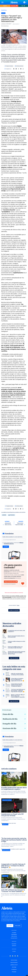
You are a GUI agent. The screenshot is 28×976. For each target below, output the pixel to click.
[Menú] (5, 2)
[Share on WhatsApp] (23, 68)
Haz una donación (14, 962)
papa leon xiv (5, 824)
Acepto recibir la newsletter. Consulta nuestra (13, 543)
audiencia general (6, 850)
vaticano (4, 773)
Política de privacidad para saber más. (13, 543)
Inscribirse (6, 546)
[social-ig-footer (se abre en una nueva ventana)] (17, 956)
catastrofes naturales (7, 800)
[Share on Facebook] (13, 68)
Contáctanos (14, 969)
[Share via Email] (20, 68)
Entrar (18, 605)
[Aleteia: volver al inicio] (14, 2)
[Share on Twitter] (18, 68)
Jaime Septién (16, 24)
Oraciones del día (9, 728)
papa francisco (11, 515)
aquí (8, 498)
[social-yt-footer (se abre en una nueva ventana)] (10, 956)
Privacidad (14, 971)
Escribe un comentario (14, 610)
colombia (4, 515)
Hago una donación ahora (10, 581)
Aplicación (14, 945)
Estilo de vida (14, 936)
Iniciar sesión (17, 925)
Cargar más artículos (14, 658)
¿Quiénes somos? (14, 964)
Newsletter (14, 943)
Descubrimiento (14, 938)
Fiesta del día (8, 714)
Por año (14, 951)
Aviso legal (14, 967)
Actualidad (14, 932)
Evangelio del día (9, 724)
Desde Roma (4, 10)
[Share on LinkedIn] (16, 68)
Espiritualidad (14, 934)
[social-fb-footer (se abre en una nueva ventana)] (12, 956)
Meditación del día (10, 719)
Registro (5, 5)
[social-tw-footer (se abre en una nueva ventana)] (15, 956)
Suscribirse (10, 925)
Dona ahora (13, 5)
